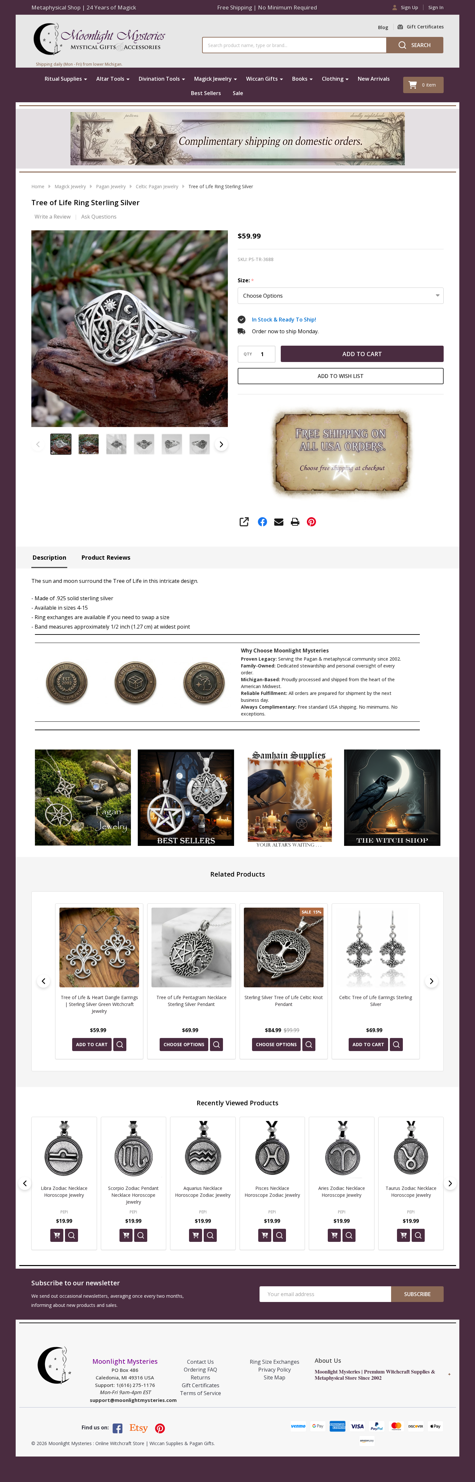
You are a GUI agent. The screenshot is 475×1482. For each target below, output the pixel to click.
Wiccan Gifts (262, 78)
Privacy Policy (274, 1369)
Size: (246, 281)
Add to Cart (362, 354)
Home (37, 186)
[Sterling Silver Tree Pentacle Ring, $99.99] (376, 947)
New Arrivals (374, 78)
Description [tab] (49, 557)
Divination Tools (159, 78)
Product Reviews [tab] (105, 557)
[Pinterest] (311, 521)
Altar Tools (110, 78)
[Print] (295, 521)
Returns (200, 1377)
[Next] (431, 981)
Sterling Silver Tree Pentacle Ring (375, 997)
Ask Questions (99, 216)
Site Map (274, 1377)
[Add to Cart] (56, 1235)
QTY (248, 354)
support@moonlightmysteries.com (133, 1400)
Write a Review (53, 216)
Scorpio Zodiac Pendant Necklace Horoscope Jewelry (133, 1195)
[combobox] (294, 45)
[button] (83, 797)
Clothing (332, 78)
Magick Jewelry (213, 78)
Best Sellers (206, 93)
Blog (383, 27)
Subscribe (417, 1294)
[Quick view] (124, 1044)
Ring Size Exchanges (274, 1361)
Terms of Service (200, 1393)
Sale (238, 93)
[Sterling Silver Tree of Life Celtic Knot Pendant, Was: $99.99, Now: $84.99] (191, 947)
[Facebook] (262, 521)
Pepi (64, 1211)
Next (221, 444)
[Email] (278, 521)
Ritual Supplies (63, 78)
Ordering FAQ (200, 1369)
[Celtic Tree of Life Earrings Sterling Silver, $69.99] (284, 947)
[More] (85, 79)
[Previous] (43, 981)
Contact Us (200, 1361)
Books (300, 78)
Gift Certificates (200, 1385)
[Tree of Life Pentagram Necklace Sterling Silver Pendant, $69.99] (99, 947)
